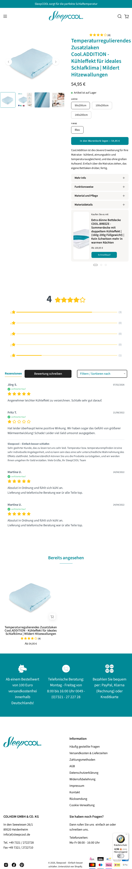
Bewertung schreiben (48, 374)
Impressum (76, 785)
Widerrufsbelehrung (82, 779)
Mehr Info (80, 178)
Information (78, 739)
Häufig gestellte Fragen (84, 746)
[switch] (120, 856)
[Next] (55, 61)
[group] (66, 4)
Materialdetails (84, 205)
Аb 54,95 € (31, 643)
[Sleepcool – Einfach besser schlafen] (66, 16)
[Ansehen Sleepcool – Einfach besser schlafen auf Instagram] (6, 864)
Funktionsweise (84, 187)
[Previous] (8, 61)
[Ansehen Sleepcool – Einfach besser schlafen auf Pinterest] (21, 864)
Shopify (78, 866)
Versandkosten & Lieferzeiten (88, 753)
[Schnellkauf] (52, 617)
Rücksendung (78, 799)
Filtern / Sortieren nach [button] (95, 373)
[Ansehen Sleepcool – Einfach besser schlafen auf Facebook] (13, 864)
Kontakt (74, 792)
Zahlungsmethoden (82, 759)
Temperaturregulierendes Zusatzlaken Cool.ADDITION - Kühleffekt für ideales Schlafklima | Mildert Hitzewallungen (31, 630)
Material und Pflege (86, 196)
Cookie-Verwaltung (82, 805)
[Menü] (126, 835)
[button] (119, 16)
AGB (72, 766)
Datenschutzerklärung (83, 772)
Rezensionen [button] (13, 373)
